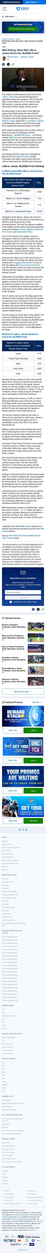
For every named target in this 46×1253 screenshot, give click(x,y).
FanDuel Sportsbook (20, 535)
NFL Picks (5, 1127)
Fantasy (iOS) (6, 1100)
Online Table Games (9, 1159)
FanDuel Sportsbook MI (9, 972)
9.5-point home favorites (29, 265)
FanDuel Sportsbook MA (10, 969)
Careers (6, 1191)
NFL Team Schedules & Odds (11, 1134)
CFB (3, 1075)
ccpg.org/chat (25, 1215)
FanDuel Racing (7, 1047)
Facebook (5, 1171)
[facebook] (3, 64)
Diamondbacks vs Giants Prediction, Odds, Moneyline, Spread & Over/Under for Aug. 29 (14, 669)
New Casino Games (8, 1146)
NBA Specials (15, 137)
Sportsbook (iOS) (7, 1106)
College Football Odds (9, 891)
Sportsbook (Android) (9, 1110)
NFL (3, 1009)
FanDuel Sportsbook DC (10, 953)
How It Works (6, 851)
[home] (22, 9)
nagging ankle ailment (23, 262)
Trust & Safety (8, 1194)
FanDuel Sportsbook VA (10, 994)
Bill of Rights (32, 1194)
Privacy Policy (8, 1197)
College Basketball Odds (10, 895)
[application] (23, 79)
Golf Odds (5, 904)
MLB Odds (5, 888)
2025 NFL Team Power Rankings (13, 1130)
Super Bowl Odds (7, 882)
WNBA (4, 1088)
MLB (3, 1069)
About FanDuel (7, 844)
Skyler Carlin (12, 57)
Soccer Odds (6, 914)
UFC (3, 1022)
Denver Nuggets (26, 229)
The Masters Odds (8, 907)
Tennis (4, 1082)
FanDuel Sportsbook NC (10, 975)
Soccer (4, 1025)
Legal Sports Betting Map (10, 863)
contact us (32, 1230)
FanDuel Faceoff (7, 1050)
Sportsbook (31, 2)
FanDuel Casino (7, 1044)
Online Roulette (7, 1155)
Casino (4, 1028)
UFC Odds (5, 911)
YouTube (5, 1180)
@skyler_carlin (27, 57)
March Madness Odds (9, 898)
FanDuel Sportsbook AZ (10, 940)
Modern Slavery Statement (11, 860)
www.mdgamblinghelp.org (23, 1219)
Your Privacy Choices (35, 1200)
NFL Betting (6, 1124)
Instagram (5, 1177)
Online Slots (6, 1143)
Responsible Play (7, 857)
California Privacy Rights (34, 1197)
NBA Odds (5, 885)
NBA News (9, 16)
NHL (3, 1019)
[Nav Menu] (4, 9)
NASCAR (5, 1085)
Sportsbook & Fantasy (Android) (12, 1103)
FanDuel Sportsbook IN (9, 962)
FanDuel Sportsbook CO (10, 946)
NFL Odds (5, 879)
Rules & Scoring (7, 854)
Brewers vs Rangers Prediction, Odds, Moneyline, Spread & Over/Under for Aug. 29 (14, 626)
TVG (3, 1041)
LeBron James (8, 97)
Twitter (4, 1174)
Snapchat (5, 1184)
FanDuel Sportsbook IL (9, 959)
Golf (3, 1078)
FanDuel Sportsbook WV (10, 1000)
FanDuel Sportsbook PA (9, 988)
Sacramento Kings (25, 232)
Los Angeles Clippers (34, 121)
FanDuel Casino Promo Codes (12, 1162)
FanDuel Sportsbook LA (9, 965)
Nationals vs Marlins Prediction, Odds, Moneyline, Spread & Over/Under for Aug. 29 (14, 680)
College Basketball (8, 1016)
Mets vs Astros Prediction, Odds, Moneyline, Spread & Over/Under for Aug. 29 (13, 637)
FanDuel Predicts (7, 1053)
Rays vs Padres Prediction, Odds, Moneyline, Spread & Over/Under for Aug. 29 (13, 648)
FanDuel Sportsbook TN (10, 991)
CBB (3, 1091)
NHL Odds (5, 901)
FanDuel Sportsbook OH (10, 984)
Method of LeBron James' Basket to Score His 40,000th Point (20, 335)
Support (4, 841)
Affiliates (5, 867)
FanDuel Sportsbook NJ (10, 978)
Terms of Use (8, 1200)
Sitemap (4, 870)
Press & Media (32, 1203)
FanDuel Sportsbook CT (10, 949)
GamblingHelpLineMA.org (10, 1217)
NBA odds (25, 135)
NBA (17, 39)
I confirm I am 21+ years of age (25, 602)
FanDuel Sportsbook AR (10, 937)
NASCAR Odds (7, 917)
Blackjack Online (7, 1149)
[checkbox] (11, 602)
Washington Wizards (21, 156)
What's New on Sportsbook (11, 847)
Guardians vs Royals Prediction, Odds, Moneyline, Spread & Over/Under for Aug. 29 (14, 659)
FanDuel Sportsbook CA (10, 943)
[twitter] (8, 64)
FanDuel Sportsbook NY (10, 981)
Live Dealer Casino (8, 1152)
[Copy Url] (13, 64)
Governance (32, 1191)
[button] (23, 29)
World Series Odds (8, 920)
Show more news (21, 691)
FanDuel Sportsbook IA (9, 956)
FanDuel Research (11, 2)
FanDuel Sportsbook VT (10, 997)
